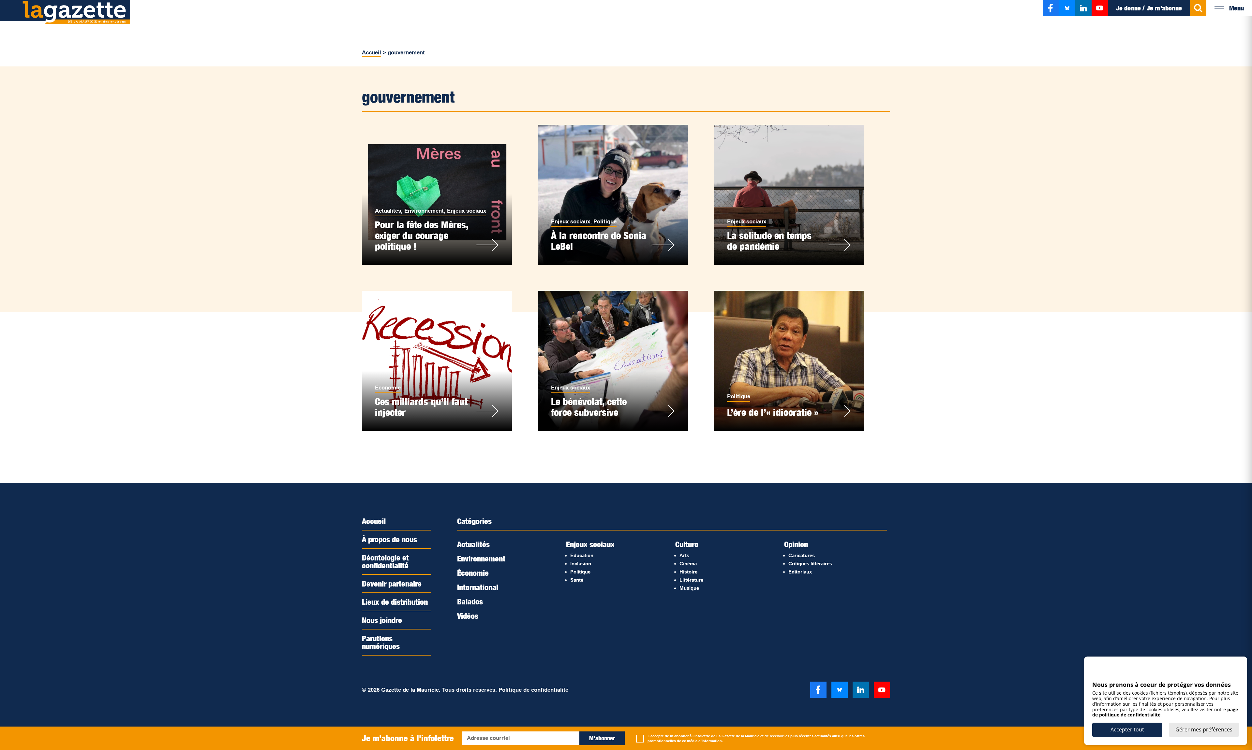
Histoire (688, 571)
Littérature (691, 580)
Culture (686, 544)
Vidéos (467, 615)
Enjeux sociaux (466, 211)
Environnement (424, 211)
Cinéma (688, 563)
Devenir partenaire (392, 583)
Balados (470, 601)
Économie (388, 388)
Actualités (388, 211)
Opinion (796, 544)
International (477, 587)
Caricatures (801, 555)
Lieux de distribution (395, 601)
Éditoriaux (800, 571)
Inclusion (580, 563)
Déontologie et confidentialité (385, 561)
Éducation (581, 555)
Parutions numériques (381, 642)
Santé (576, 580)
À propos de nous (389, 539)
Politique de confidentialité (533, 690)
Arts (684, 555)
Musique (689, 588)
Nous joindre (382, 620)
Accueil (371, 53)
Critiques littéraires (810, 563)
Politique (605, 222)
